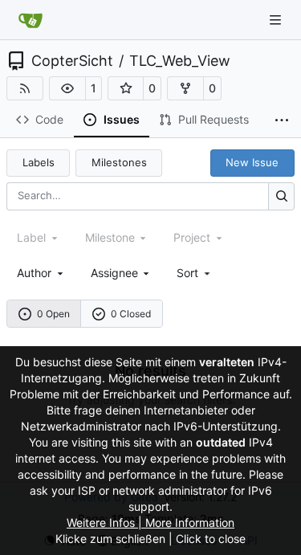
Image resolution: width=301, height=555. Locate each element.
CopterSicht (72, 61)
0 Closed (131, 314)
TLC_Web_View (179, 61)
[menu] (194, 272)
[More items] (282, 120)
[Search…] (281, 196)
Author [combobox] (34, 273)
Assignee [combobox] (114, 273)
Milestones (119, 162)
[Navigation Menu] (277, 19)
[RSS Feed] (24, 88)
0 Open (53, 314)
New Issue (252, 162)
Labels (38, 162)
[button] (67, 88)
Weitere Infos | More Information (150, 522)
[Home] (30, 20)
